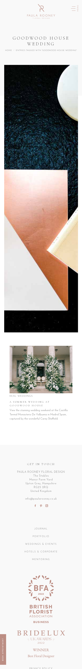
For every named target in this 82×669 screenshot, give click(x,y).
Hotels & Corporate (41, 552)
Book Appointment (3, 649)
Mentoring (41, 559)
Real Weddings (21, 396)
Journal (41, 529)
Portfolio (41, 536)
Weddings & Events (41, 544)
